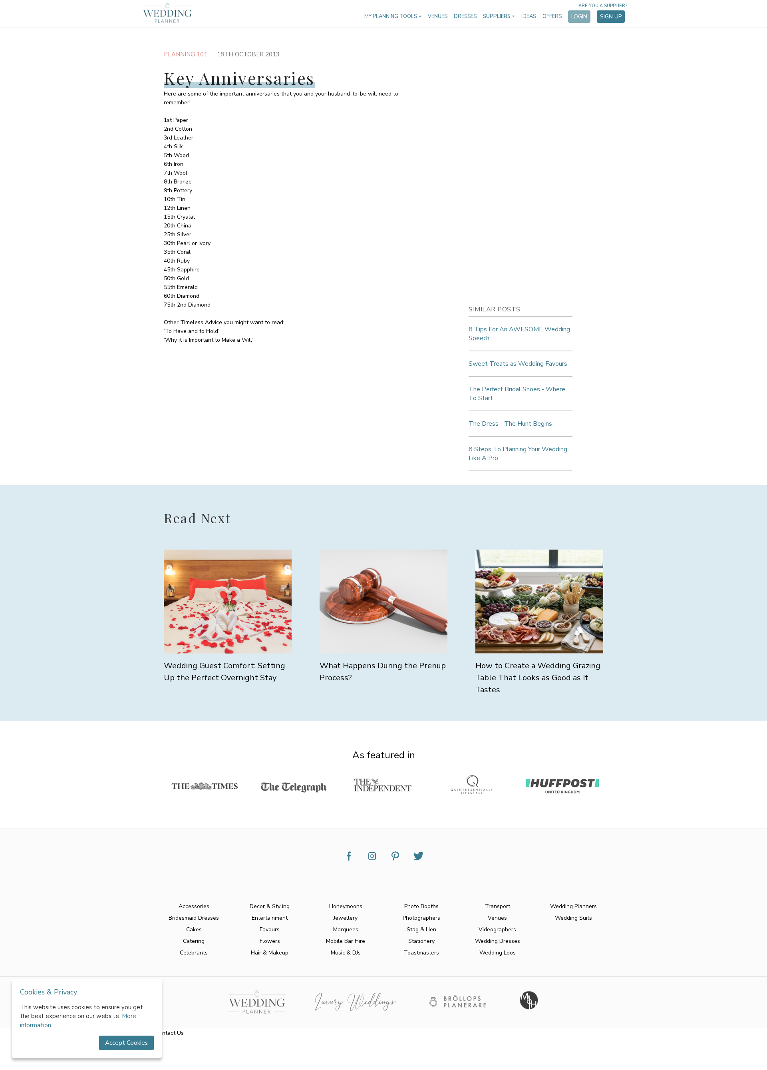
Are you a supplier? (602, 6)
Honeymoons (345, 906)
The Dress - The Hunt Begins (510, 423)
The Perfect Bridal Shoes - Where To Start (517, 393)
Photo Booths (421, 906)
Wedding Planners (573, 906)
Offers (552, 16)
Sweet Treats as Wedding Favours (518, 363)
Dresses (465, 16)
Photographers (421, 918)
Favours (270, 929)
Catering (194, 941)
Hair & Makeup (269, 952)
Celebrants (194, 952)
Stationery (421, 941)
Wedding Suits (573, 918)
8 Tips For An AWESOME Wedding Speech (519, 334)
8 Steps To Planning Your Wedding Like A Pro (518, 453)
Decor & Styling (270, 906)
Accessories (194, 906)
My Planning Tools (391, 16)
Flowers (270, 941)
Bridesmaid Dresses (194, 918)
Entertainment (270, 918)
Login (579, 16)
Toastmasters (421, 952)
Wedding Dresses (497, 941)
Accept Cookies (126, 1043)
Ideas (528, 16)
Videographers (497, 929)
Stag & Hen (421, 929)
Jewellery (346, 918)
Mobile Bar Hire (345, 941)
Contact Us (169, 1033)
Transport (497, 906)
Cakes (194, 929)
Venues (437, 16)
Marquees (345, 929)
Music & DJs (346, 952)
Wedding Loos (497, 952)
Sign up (611, 16)
